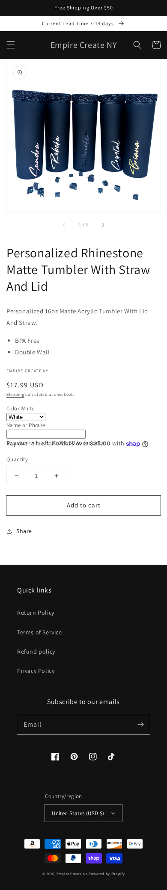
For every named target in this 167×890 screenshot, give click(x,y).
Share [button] (24, 531)
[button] (10, 44)
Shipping (15, 394)
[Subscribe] (140, 724)
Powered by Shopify (107, 873)
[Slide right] (102, 224)
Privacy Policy (35, 671)
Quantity (17, 459)
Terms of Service (39, 632)
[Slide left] (64, 224)
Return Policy (35, 612)
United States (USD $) (78, 813)
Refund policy (36, 651)
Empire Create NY (72, 873)
